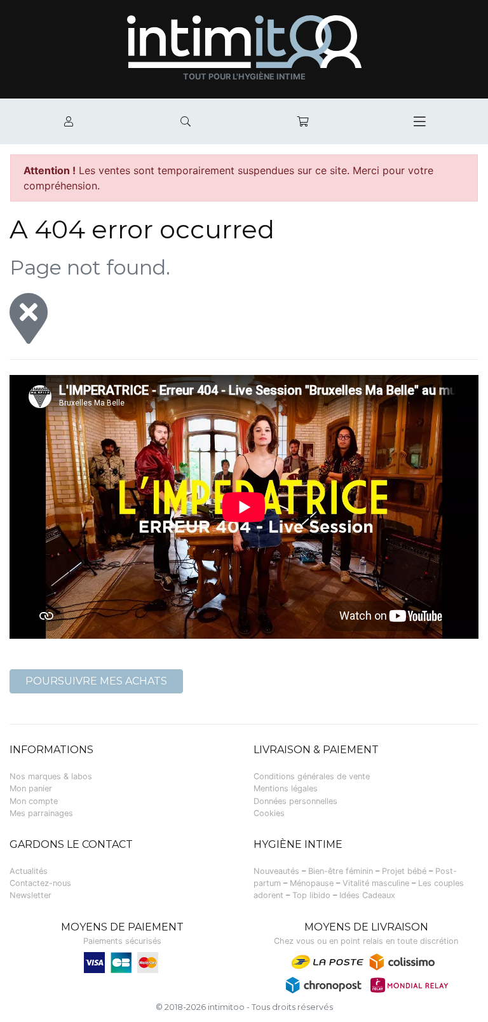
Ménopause (312, 883)
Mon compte (34, 801)
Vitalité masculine (375, 883)
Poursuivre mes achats (96, 681)
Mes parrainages (41, 813)
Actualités (29, 871)
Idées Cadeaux (367, 895)
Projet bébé (404, 871)
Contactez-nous (40, 883)
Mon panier (31, 788)
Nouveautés (276, 871)
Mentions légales (286, 788)
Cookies (269, 813)
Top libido (311, 895)
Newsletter (30, 895)
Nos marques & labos (51, 776)
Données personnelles (295, 801)
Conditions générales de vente (312, 776)
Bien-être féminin (340, 871)
